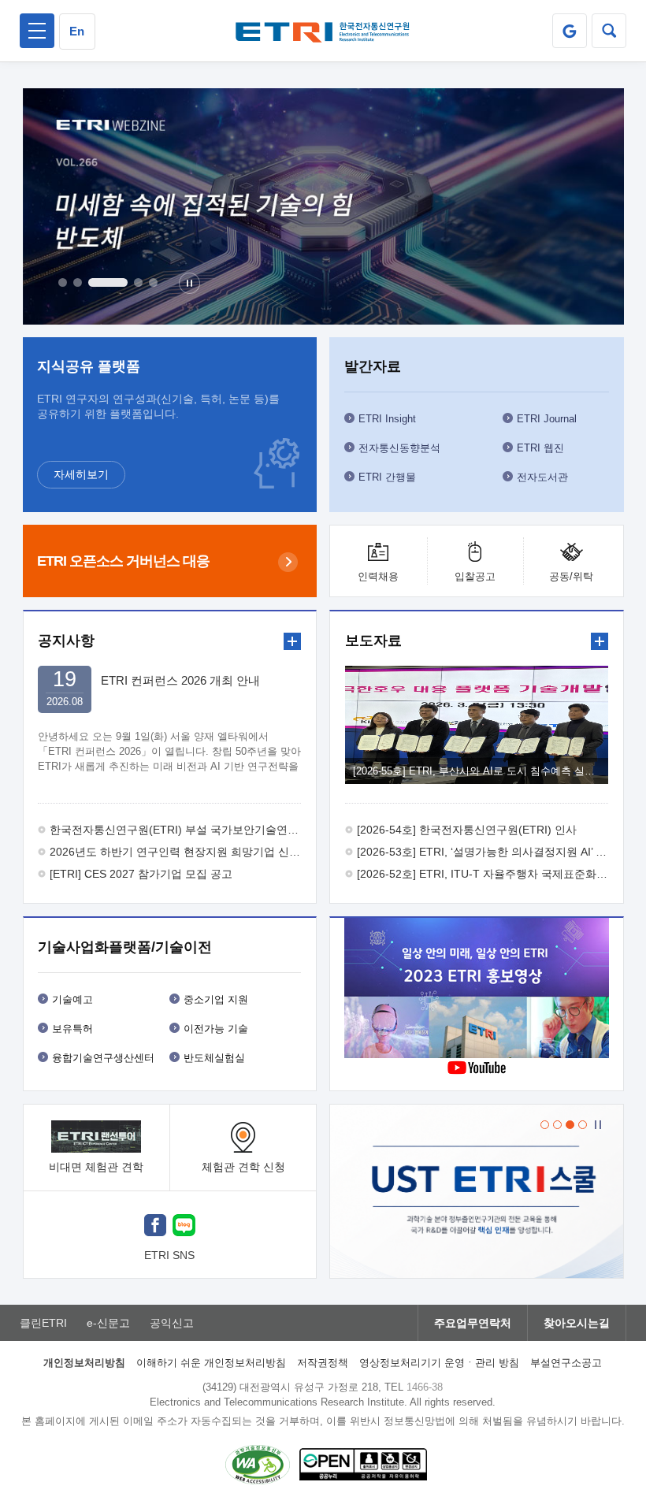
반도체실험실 (214, 1058)
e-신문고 (108, 1323)
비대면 (96, 1167)
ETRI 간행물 (387, 477)
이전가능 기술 (216, 1028)
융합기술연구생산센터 (103, 1058)
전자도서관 (542, 477)
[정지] (189, 283)
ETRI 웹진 (540, 448)
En (76, 31)
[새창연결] (476, 990)
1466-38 (425, 1387)
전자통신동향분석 (399, 448)
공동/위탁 (571, 576)
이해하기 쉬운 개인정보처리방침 (211, 1363)
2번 (77, 282)
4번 (138, 282)
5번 (153, 282)
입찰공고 (475, 576)
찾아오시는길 (577, 1323)
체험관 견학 (243, 1167)
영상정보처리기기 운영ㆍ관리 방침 (439, 1363)
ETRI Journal (547, 419)
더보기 (292, 641)
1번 (62, 282)
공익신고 (172, 1323)
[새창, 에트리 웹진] (323, 206)
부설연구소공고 (566, 1363)
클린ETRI (43, 1323)
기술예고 (72, 999)
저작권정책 (322, 1363)
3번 (108, 282)
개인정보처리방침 (84, 1363)
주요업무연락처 (472, 1323)
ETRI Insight (387, 419)
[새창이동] (569, 30)
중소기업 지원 (216, 999)
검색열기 (609, 30)
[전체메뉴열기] (37, 30)
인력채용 (378, 576)
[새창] (155, 1227)
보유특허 (72, 1028)
